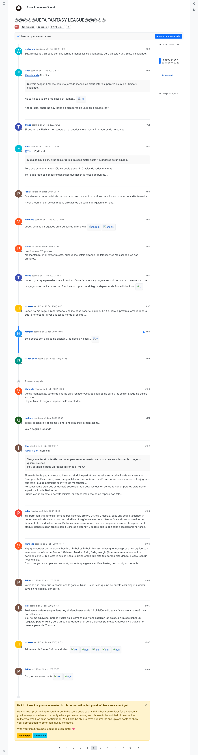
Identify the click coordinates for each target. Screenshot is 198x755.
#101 (148, 418)
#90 (148, 70)
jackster (29, 306)
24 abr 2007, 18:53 (53, 642)
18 (130, 747)
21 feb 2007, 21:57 (50, 191)
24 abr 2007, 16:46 (51, 511)
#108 (147, 669)
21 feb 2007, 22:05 (55, 219)
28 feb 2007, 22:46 (58, 358)
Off (16, 27)
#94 (148, 219)
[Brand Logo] (20, 7)
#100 (147, 389)
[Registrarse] (194, 9)
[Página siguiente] (138, 748)
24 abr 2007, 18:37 (50, 580)
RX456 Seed (31, 358)
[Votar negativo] (141, 61)
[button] (4, 751)
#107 (147, 642)
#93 (148, 191)
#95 (148, 246)
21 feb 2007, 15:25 (51, 125)
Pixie (27, 246)
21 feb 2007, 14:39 (56, 49)
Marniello (29, 219)
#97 (148, 306)
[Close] (146, 705)
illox (27, 446)
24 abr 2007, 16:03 (54, 418)
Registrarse (24, 735)
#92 (148, 146)
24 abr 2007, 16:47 (55, 544)
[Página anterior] (60, 748)
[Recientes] (4, 3)
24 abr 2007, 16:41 (49, 446)
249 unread (167, 75)
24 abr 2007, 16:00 (55, 389)
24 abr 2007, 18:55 (50, 669)
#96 (148, 275)
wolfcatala (30, 49)
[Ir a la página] (115, 748)
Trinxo (28, 125)
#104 (147, 544)
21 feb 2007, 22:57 (52, 275)
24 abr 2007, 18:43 (50, 605)
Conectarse (40, 735)
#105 (147, 580)
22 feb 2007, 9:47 (53, 306)
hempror (29, 331)
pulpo (27, 511)
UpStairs (29, 418)
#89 (148, 49)
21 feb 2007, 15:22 (50, 70)
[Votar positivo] (130, 61)
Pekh (27, 191)
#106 (147, 605)
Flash (27, 70)
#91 (148, 125)
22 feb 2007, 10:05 (54, 331)
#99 (148, 358)
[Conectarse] (194, 3)
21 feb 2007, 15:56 (50, 146)
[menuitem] (194, 3)
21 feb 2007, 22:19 (50, 246)
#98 (148, 331)
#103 (147, 511)
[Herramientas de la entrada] (147, 61)
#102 (147, 446)
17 (123, 747)
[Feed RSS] (68, 27)
